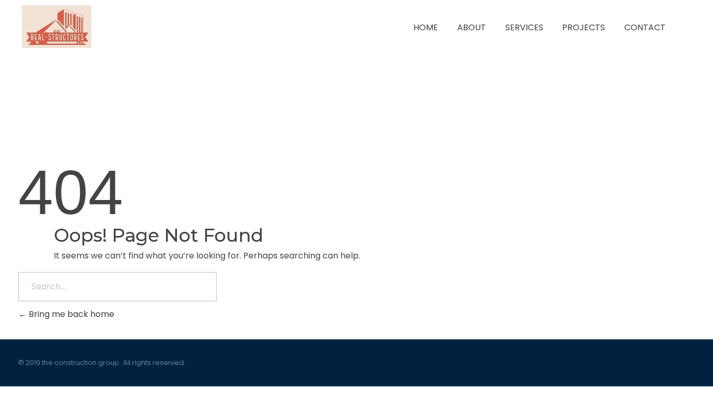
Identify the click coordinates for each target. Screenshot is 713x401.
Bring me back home (70, 314)
